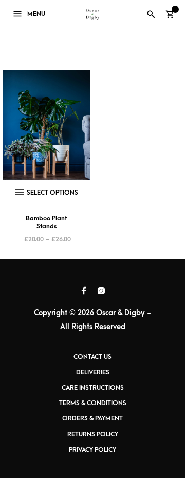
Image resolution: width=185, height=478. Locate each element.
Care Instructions (93, 387)
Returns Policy (92, 434)
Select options (52, 192)
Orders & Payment (92, 418)
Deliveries (92, 372)
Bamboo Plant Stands (46, 222)
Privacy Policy (92, 449)
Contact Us (92, 356)
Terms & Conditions (92, 403)
